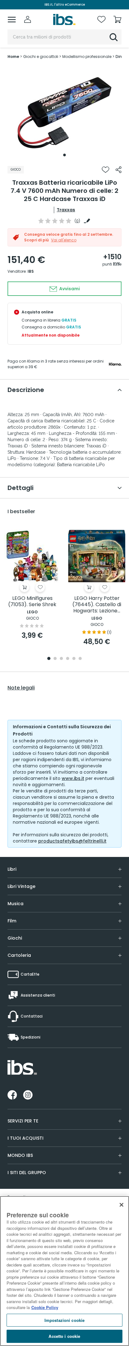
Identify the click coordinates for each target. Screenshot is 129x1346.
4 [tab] (67, 659)
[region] (64, 1271)
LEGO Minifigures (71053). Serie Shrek (32, 601)
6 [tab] (80, 659)
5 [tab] (74, 659)
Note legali (21, 687)
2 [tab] (55, 659)
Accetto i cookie (64, 1336)
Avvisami (69, 289)
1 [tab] (64, 155)
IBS (31, 271)
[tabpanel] (64, 113)
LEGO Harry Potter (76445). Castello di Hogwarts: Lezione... (96, 604)
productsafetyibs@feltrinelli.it (72, 841)
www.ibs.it (73, 778)
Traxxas (66, 210)
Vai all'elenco (63, 240)
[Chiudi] (121, 1205)
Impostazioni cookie (64, 1320)
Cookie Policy (44, 1307)
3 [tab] (61, 659)
